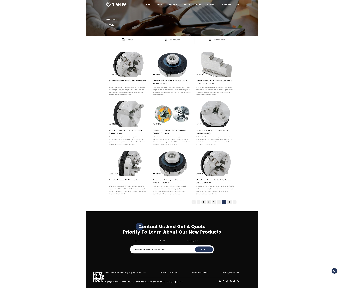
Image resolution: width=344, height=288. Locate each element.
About (160, 4)
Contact (211, 4)
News (198, 4)
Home (148, 4)
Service (186, 4)
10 (229, 202)
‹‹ (193, 202)
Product (173, 4)
